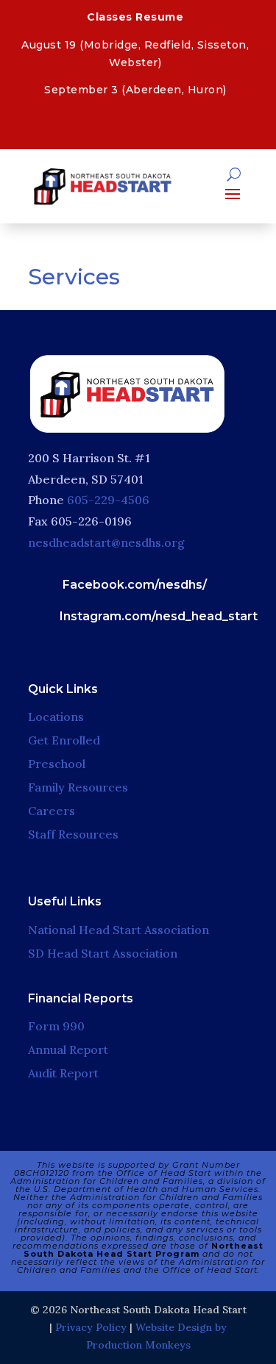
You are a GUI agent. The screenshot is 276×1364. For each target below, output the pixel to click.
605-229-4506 (108, 499)
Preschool (56, 763)
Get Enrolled (64, 740)
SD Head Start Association (102, 953)
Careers (51, 810)
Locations (56, 716)
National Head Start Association (118, 929)
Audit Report (63, 1073)
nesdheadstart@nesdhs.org (106, 542)
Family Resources (78, 787)
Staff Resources (73, 834)
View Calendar (134, 125)
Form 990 (56, 1026)
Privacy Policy (91, 1327)
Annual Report (68, 1049)
